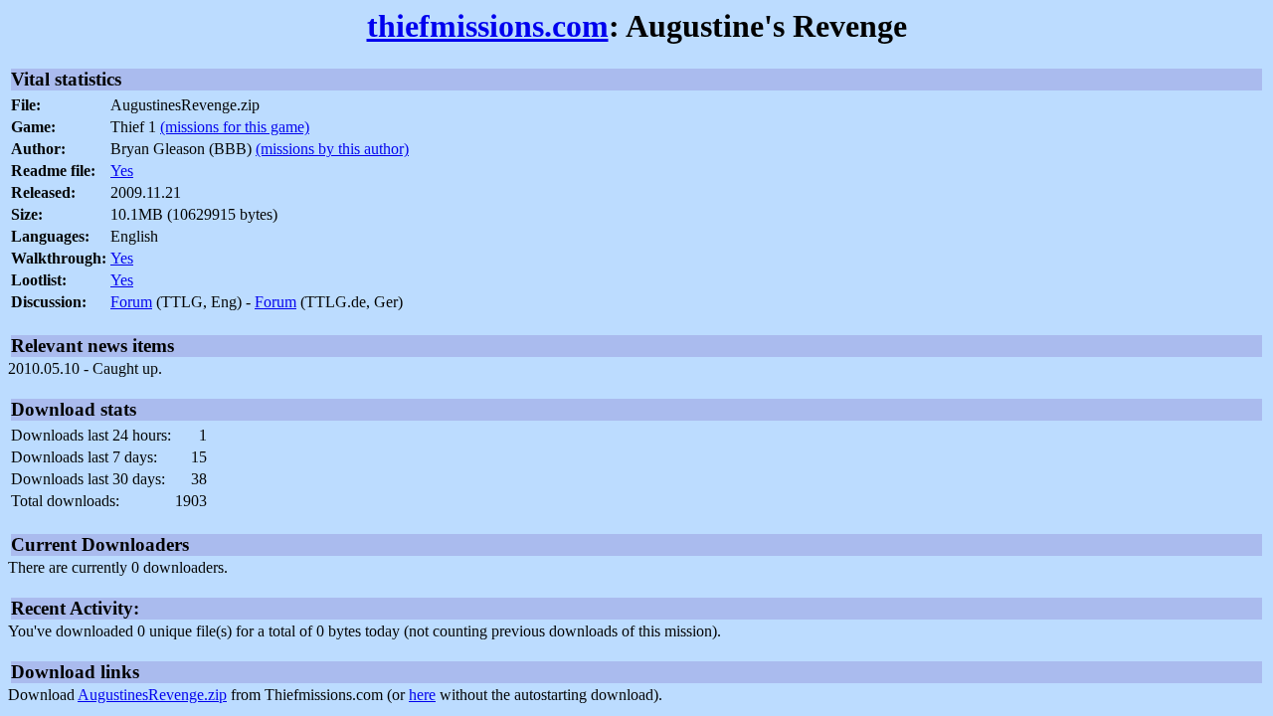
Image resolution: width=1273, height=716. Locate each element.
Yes (121, 170)
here (422, 694)
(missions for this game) (234, 126)
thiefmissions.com (488, 26)
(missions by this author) (332, 148)
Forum (131, 301)
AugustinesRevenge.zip (152, 694)
